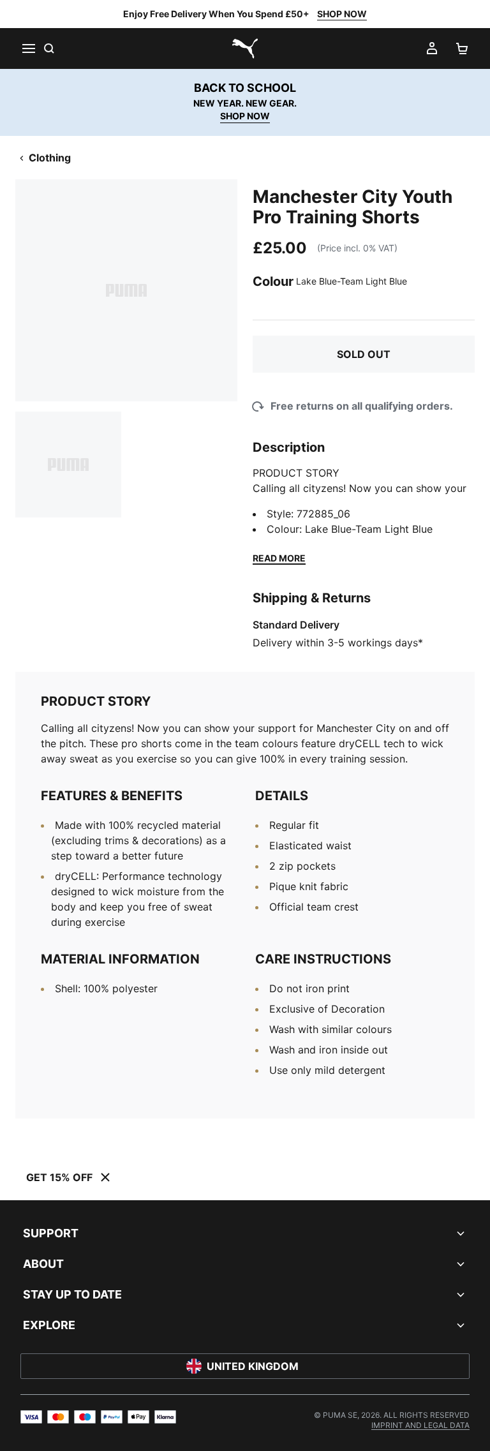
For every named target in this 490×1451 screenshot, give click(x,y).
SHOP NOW (342, 13)
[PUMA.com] (245, 48)
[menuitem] (420, 1425)
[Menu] (28, 48)
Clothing (50, 157)
